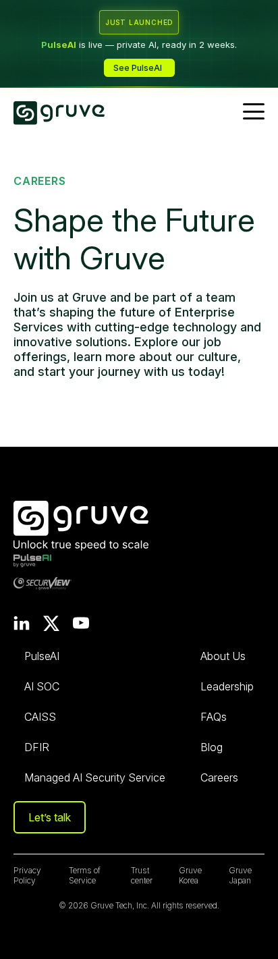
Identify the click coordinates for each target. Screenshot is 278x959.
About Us (223, 656)
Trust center (141, 875)
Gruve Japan (240, 875)
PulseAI (41, 656)
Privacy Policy (27, 875)
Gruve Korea (190, 875)
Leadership (227, 686)
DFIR (36, 747)
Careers (219, 777)
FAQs (213, 716)
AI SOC (41, 686)
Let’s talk (49, 817)
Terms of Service (85, 875)
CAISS (40, 716)
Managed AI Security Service (94, 777)
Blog (211, 747)
